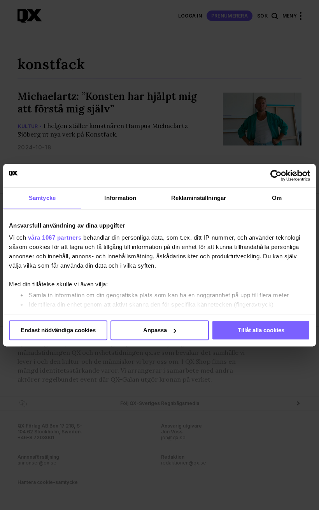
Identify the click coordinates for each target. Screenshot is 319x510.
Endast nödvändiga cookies (58, 330)
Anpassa (155, 330)
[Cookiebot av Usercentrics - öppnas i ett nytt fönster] (276, 175)
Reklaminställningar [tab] (198, 198)
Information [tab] (120, 198)
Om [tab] (277, 198)
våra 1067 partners (55, 237)
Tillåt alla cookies (261, 330)
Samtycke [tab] (42, 198)
